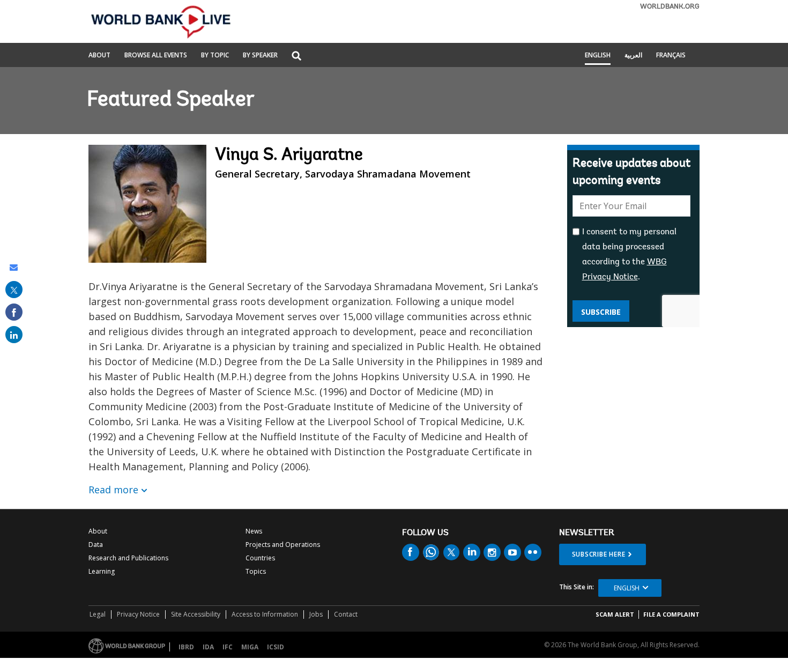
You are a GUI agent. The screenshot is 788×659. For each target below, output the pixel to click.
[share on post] (14, 289)
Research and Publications (128, 557)
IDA (208, 646)
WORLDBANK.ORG (670, 6)
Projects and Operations (283, 544)
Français (671, 56)
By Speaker (260, 56)
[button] (296, 56)
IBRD (186, 646)
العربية (633, 56)
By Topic (215, 56)
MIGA (249, 646)
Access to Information (265, 614)
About (99, 56)
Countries (260, 557)
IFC (227, 646)
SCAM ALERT (615, 614)
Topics (256, 571)
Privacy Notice (138, 614)
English (598, 56)
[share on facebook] (14, 312)
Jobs (316, 614)
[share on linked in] (14, 334)
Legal (98, 614)
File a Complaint (671, 614)
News (254, 531)
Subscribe (601, 312)
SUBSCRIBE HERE (599, 554)
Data (95, 544)
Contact (346, 614)
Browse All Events (155, 56)
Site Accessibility (195, 614)
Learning (101, 571)
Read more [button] (113, 489)
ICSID (275, 646)
